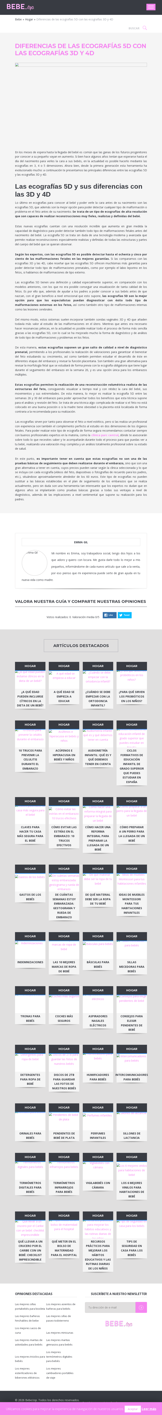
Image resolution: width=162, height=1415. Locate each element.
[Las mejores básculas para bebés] (98, 950)
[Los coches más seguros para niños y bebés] (64, 1004)
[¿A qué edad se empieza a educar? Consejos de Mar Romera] (64, 680)
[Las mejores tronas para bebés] (30, 1004)
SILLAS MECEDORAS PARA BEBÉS (131, 966)
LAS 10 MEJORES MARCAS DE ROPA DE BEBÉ (64, 966)
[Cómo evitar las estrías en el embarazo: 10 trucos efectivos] (64, 815)
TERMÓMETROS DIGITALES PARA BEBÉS (30, 1187)
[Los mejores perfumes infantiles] (98, 1121)
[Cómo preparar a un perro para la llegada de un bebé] (132, 815)
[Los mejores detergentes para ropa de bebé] (30, 1063)
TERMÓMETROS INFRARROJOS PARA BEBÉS (64, 1187)
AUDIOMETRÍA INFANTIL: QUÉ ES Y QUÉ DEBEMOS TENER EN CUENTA (98, 757)
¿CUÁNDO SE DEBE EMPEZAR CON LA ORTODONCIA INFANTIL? (97, 698)
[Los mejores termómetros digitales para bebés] (30, 1171)
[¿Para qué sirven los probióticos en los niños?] (132, 680)
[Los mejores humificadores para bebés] (98, 1063)
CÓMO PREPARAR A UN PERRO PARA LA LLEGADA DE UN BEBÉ (132, 833)
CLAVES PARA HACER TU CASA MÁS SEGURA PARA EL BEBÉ (30, 833)
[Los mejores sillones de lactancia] (132, 1121)
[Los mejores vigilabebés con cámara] (98, 1171)
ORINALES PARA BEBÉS (30, 1135)
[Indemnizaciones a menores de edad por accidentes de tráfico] (30, 950)
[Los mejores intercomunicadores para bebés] (132, 1063)
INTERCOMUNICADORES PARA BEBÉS (132, 1077)
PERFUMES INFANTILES (98, 1135)
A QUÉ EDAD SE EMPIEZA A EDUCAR (64, 696)
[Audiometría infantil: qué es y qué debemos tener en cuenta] (98, 738)
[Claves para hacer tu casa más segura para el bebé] (30, 815)
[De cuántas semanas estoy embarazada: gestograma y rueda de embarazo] (64, 883)
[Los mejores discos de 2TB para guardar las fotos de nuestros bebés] (64, 1063)
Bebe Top (27, 7)
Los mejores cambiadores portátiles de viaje (59, 1373)
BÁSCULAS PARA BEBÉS (98, 964)
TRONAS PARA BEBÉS (30, 1018)
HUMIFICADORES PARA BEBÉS (98, 1077)
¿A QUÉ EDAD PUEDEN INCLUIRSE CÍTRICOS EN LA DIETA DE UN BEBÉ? (30, 698)
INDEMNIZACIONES (30, 962)
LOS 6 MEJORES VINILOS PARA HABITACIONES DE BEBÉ (131, 1189)
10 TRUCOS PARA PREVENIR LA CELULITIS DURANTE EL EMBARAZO (30, 759)
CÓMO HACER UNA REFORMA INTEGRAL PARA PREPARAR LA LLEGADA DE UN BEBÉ (98, 838)
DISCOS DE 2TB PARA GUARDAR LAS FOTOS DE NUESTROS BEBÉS (64, 1081)
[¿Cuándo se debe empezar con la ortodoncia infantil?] (98, 680)
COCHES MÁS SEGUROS (64, 1018)
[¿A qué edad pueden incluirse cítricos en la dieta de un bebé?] (30, 680)
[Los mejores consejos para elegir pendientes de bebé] (132, 1004)
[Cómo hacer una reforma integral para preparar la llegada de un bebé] (98, 815)
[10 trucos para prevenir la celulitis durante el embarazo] (30, 738)
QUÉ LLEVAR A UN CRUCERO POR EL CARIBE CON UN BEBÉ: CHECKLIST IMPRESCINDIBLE (30, 1250)
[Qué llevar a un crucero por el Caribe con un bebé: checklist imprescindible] (30, 1229)
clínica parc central (105, 435)
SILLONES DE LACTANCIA (131, 1135)
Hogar (29, 19)
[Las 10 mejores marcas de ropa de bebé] (64, 950)
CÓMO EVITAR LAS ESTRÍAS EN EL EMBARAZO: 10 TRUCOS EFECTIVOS (64, 836)
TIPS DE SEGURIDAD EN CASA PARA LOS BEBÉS (132, 1248)
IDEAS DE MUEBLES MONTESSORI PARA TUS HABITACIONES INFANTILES (132, 903)
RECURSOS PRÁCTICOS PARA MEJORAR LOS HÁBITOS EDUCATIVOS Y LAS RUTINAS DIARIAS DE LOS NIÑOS (98, 1255)
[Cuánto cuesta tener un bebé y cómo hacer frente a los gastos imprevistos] (30, 883)
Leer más (149, 1409)
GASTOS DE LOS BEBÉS (30, 897)
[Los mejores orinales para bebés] (30, 1121)
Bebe (18, 19)
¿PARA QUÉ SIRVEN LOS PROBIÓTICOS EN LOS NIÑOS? (132, 696)
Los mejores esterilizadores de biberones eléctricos (27, 1373)
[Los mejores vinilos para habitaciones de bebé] (132, 1171)
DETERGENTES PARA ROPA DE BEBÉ (30, 1079)
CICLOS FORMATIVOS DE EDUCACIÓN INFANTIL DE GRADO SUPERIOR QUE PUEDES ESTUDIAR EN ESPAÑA (132, 766)
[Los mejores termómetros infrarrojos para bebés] (64, 1171)
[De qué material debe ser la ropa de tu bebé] (98, 883)
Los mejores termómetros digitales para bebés (59, 1356)
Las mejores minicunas (59, 1332)
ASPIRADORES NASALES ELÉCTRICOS (98, 1020)
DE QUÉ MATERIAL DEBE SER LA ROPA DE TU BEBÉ (98, 899)
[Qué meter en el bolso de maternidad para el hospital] (64, 1229)
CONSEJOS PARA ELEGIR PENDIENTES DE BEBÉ (132, 1023)
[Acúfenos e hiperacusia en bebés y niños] (64, 738)
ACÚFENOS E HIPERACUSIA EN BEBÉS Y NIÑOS (64, 755)
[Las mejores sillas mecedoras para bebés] (132, 950)
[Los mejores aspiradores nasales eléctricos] (98, 1004)
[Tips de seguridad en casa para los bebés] (132, 1229)
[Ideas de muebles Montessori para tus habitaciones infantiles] (132, 883)
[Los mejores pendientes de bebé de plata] (64, 1121)
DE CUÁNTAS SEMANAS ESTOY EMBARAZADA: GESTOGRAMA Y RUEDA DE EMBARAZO (64, 906)
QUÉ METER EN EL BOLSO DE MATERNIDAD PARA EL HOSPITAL (64, 1248)
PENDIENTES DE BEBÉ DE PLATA (64, 1135)
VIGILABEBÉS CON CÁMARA (98, 1185)
